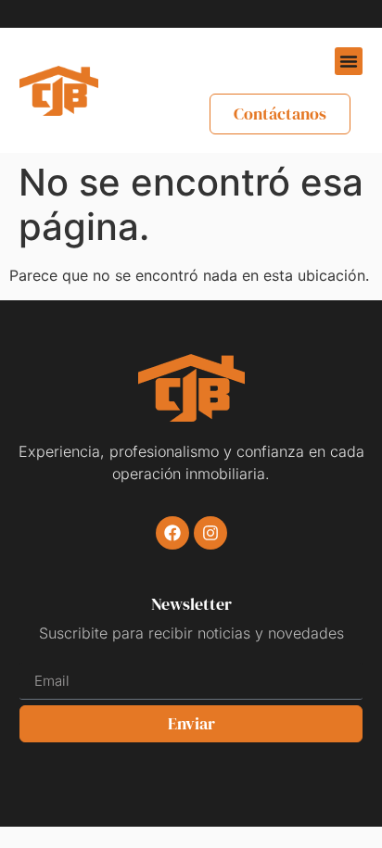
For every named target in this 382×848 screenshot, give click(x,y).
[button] (349, 61)
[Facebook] (172, 533)
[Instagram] (210, 533)
